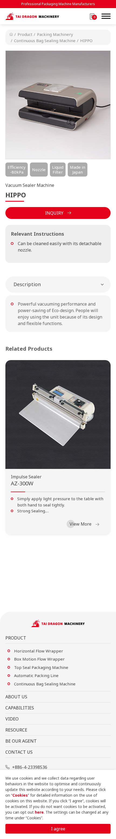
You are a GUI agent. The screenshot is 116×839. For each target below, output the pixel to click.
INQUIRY (54, 213)
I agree (58, 829)
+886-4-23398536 (29, 767)
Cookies (20, 795)
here (39, 812)
